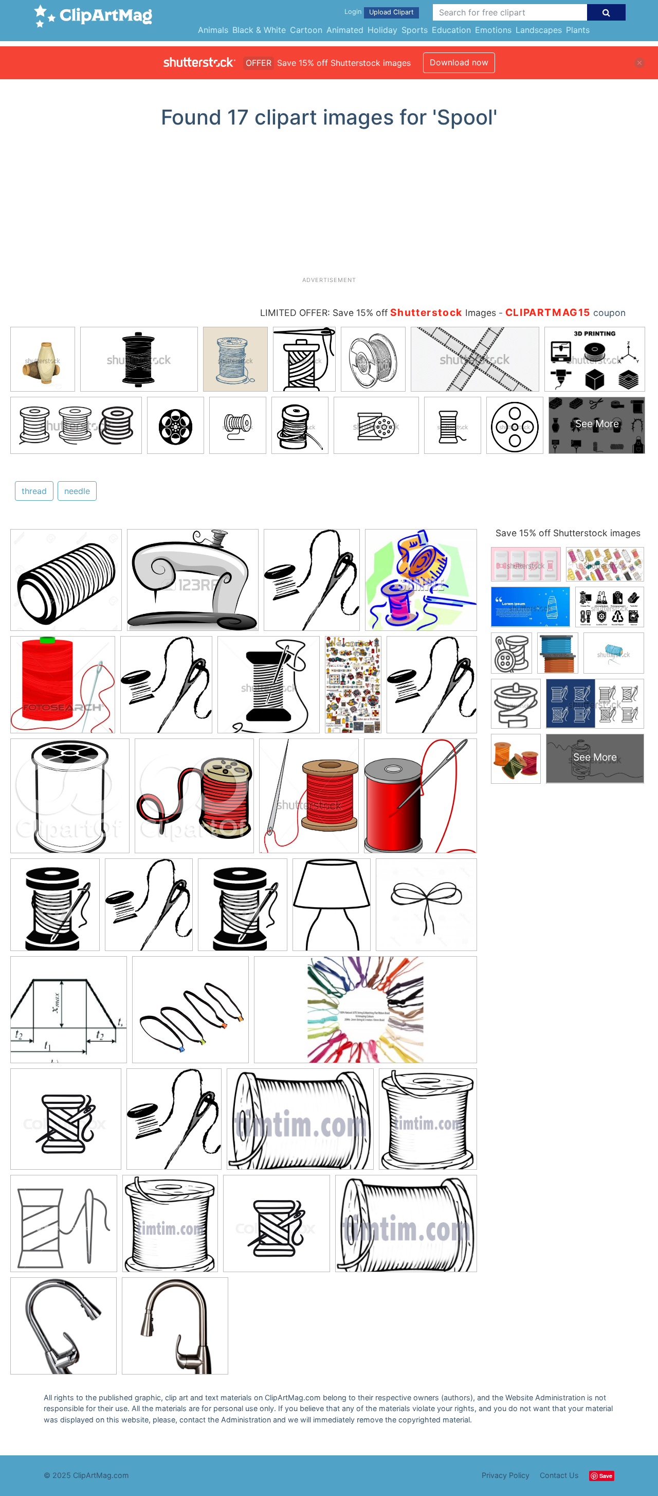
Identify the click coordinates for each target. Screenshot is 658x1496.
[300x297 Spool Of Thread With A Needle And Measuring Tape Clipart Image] (421, 585)
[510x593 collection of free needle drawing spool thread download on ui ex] (174, 1123)
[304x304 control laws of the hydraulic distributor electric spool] (68, 1014)
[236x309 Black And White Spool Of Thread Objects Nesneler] (331, 909)
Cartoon (306, 30)
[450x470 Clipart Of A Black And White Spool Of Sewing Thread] (70, 801)
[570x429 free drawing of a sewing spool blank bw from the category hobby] (300, 1124)
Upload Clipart (391, 12)
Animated (344, 30)
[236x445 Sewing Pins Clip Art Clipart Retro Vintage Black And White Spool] (353, 689)
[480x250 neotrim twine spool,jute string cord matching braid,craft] (365, 1014)
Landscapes (539, 30)
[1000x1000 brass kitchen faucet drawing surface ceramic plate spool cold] (63, 1330)
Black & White (259, 30)
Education (451, 30)
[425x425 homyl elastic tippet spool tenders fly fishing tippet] (190, 1014)
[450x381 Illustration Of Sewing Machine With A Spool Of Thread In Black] (192, 585)
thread (34, 491)
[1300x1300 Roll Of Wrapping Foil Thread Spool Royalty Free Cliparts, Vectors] (66, 585)
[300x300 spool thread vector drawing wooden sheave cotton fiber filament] (426, 909)
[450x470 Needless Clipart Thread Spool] (268, 690)
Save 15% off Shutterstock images (568, 532)
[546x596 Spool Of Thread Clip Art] (420, 800)
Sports (414, 30)
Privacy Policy (505, 1475)
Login (352, 11)
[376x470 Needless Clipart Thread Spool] (309, 801)
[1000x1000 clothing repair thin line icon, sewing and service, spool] (64, 1228)
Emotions (493, 30)
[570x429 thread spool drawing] (406, 1228)
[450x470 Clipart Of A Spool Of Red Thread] (194, 801)
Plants (578, 30)
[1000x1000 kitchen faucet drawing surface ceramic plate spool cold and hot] (175, 1330)
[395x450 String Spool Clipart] (55, 909)
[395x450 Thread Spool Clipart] (242, 909)
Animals (213, 30)
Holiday (382, 30)
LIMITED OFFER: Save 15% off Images (378, 312)
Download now (459, 62)
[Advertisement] (329, 206)
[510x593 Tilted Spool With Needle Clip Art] (166, 690)
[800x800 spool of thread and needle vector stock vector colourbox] (66, 1124)
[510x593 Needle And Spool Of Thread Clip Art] (311, 585)
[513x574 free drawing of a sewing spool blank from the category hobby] (428, 1123)
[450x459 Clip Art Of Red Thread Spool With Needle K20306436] (63, 690)
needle (77, 491)
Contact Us (559, 1475)
